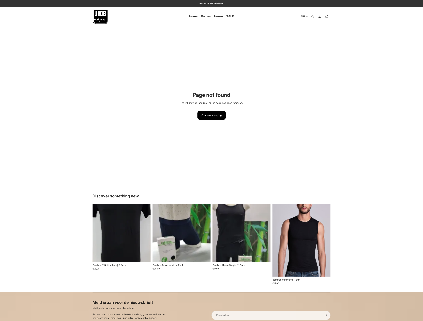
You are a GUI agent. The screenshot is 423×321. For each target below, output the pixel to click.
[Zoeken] (312, 16)
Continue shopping (211, 115)
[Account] (319, 16)
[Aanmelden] (326, 315)
